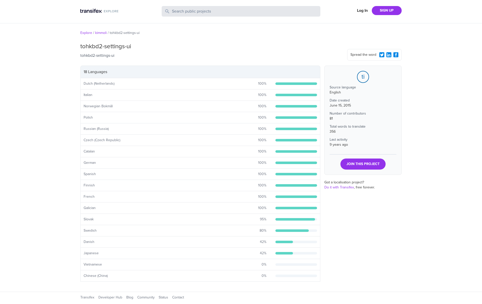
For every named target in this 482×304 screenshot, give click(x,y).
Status (163, 297)
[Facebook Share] (395, 54)
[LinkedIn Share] (388, 54)
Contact (178, 297)
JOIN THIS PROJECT (363, 164)
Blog (129, 297)
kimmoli (101, 33)
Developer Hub (110, 297)
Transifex (87, 297)
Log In (362, 10)
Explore (86, 33)
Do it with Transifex (339, 187)
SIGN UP (387, 10)
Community (146, 297)
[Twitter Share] (381, 54)
